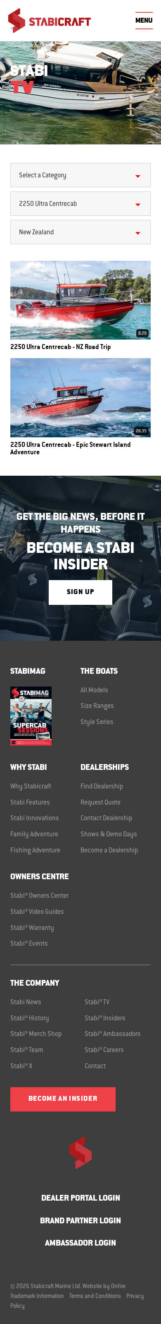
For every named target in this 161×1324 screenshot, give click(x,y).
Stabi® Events (29, 944)
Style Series (97, 722)
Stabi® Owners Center (39, 896)
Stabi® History (29, 1018)
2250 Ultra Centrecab (48, 204)
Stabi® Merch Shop (36, 1034)
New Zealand (36, 232)
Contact (95, 1066)
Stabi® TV (97, 1002)
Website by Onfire (104, 1287)
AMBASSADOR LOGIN (80, 1243)
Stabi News (25, 1002)
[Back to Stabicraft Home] (49, 20)
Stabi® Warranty (32, 928)
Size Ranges (97, 706)
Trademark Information (37, 1296)
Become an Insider (62, 1099)
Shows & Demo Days (108, 834)
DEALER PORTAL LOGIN (80, 1198)
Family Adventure (34, 834)
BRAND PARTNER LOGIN (80, 1221)
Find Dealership (101, 787)
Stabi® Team (26, 1050)
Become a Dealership (109, 850)
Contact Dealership (106, 818)
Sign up (80, 592)
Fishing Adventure (35, 850)
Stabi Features (30, 803)
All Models (94, 690)
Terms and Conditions (95, 1296)
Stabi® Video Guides (37, 912)
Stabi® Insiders (105, 1018)
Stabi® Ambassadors (113, 1034)
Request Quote (100, 803)
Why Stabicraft (30, 787)
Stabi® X (21, 1066)
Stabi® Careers (104, 1050)
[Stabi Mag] (45, 716)
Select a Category (42, 175)
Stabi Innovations (34, 818)
